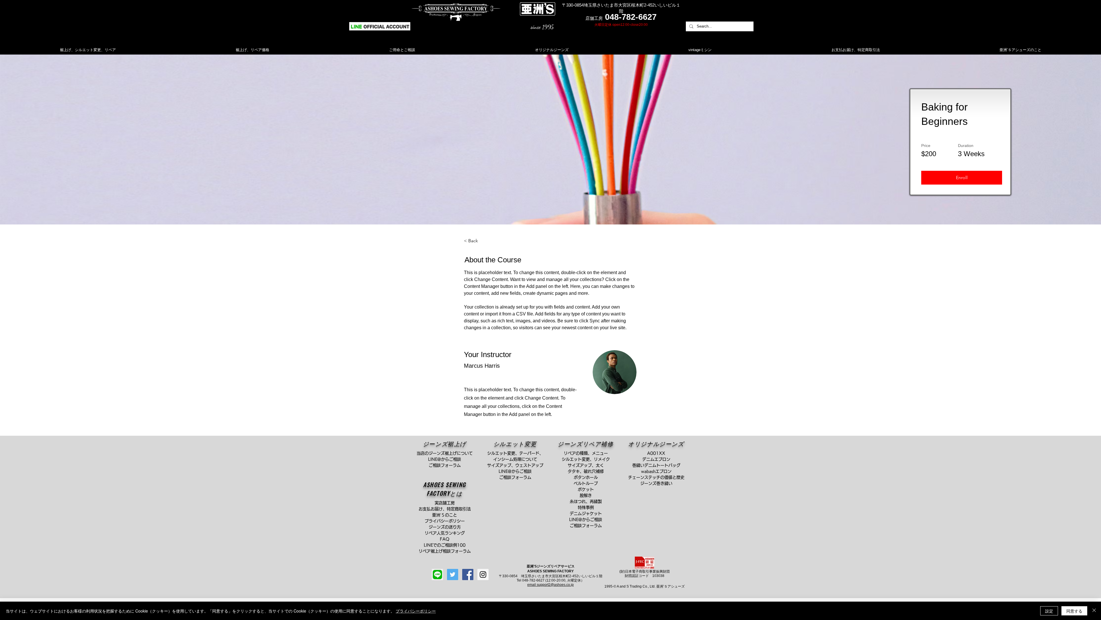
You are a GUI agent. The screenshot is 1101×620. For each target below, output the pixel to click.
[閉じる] (1094, 610)
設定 (1049, 611)
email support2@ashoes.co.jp (550, 585)
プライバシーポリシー (416, 611)
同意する (1074, 611)
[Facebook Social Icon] (467, 574)
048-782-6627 (631, 17)
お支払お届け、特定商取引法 (447, 509)
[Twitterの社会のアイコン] (452, 574)
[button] (961, 178)
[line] (437, 574)
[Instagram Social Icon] (483, 574)
